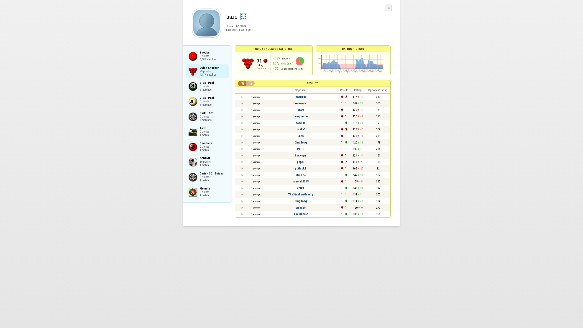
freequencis (301, 116)
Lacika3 (301, 129)
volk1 (300, 188)
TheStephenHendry (300, 194)
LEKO (300, 136)
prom (300, 110)
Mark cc (301, 175)
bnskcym (301, 155)
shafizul (301, 97)
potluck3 (300, 168)
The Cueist (301, 214)
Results (313, 83)
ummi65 (301, 207)
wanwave (300, 103)
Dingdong (300, 142)
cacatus (301, 123)
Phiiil (300, 149)
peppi (300, 162)
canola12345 (300, 181)
